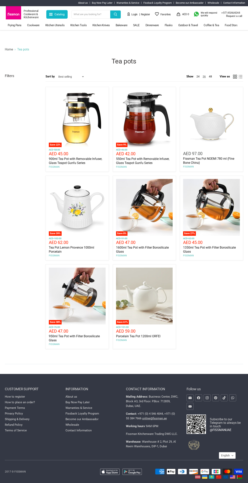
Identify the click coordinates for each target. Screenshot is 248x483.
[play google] (132, 472)
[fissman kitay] (218, 478)
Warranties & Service (127, 3)
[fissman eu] (225, 478)
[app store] (110, 472)
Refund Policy (13, 425)
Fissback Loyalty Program (157, 3)
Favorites (165, 14)
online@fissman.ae (154, 418)
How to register (15, 396)
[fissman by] (239, 478)
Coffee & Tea (211, 25)
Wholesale (213, 3)
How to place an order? (20, 402)
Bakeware (121, 25)
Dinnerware (152, 25)
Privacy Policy (14, 413)
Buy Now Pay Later (102, 3)
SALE (136, 25)
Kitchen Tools (78, 25)
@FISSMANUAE (220, 430)
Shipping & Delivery (17, 419)
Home (9, 49)
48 (210, 76)
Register (145, 14)
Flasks (168, 25)
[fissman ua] (204, 478)
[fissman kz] (211, 478)
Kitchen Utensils (55, 25)
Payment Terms (15, 408)
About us (83, 3)
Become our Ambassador (189, 3)
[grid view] (235, 76)
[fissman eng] (232, 478)
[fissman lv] (197, 478)
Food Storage (233, 25)
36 (204, 76)
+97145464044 (230, 13)
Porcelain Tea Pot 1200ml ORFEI (138, 336)
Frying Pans (14, 25)
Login (134, 14)
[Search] (115, 14)
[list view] (240, 76)
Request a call (234, 16)
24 (198, 76)
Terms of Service (16, 430)
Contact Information (234, 3)
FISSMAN (54, 166)
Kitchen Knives (101, 25)
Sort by (50, 76)
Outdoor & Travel (188, 25)
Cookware (33, 25)
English (225, 455)
